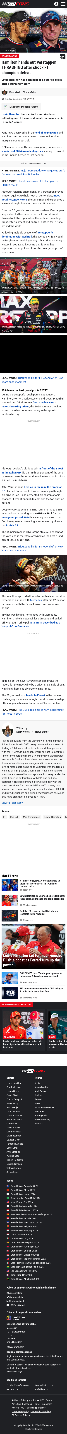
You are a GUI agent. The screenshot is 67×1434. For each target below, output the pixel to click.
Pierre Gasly (12, 1103)
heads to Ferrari (35, 695)
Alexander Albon (14, 1119)
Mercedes (36, 600)
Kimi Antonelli (13, 1127)
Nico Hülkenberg (14, 1164)
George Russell (14, 1131)
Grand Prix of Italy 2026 (22, 1238)
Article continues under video (33, 163)
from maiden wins (43, 402)
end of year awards (46, 132)
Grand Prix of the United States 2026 (28, 1259)
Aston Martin (41, 1087)
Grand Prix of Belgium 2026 (24, 1226)
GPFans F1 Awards (9, 56)
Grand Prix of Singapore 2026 (25, 1255)
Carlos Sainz (13, 1123)
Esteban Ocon (13, 1139)
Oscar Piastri (13, 1095)
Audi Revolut (41, 1091)
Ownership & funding (41, 1411)
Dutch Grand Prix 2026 (22, 1234)
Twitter (36, 1404)
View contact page (14, 1372)
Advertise (16, 1404)
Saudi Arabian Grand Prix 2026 (25, 1198)
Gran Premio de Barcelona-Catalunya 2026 (31, 1214)
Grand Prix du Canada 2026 (24, 1206)
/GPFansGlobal (16, 1305)
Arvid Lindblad (13, 1152)
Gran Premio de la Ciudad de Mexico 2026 (31, 1263)
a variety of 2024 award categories (22, 151)
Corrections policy (20, 1411)
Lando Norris (13, 1091)
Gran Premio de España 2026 (25, 1242)
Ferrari (38, 1099)
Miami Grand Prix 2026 (22, 1202)
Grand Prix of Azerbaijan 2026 (25, 1246)
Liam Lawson (13, 1111)
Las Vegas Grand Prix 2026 (24, 1271)
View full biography (12, 802)
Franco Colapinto (15, 1099)
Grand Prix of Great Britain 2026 (26, 1222)
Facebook (27, 1404)
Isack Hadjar (13, 1107)
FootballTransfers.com (18, 1385)
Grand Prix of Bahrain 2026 (24, 1250)
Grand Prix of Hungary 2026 (24, 1230)
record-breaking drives (15, 406)
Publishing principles (35, 1407)
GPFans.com (13, 1389)
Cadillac (39, 1095)
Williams (39, 1123)
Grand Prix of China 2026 (23, 1190)
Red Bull (14, 817)
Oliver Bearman (14, 1135)
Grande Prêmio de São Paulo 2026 (27, 1267)
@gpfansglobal (16, 1297)
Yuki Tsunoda (13, 1156)
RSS (42, 1400)
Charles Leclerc (14, 1087)
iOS (22, 1407)
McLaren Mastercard (45, 1107)
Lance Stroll (12, 1148)
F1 (4, 817)
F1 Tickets (17, 1415)
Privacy (26, 1415)
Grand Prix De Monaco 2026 (24, 1210)
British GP (12, 525)
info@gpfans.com (15, 1347)
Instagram (47, 1404)
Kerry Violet (14, 92)
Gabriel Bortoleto (15, 1160)
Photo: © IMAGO (9, 50)
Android (15, 1407)
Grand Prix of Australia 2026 (24, 1186)
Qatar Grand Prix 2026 (21, 1275)
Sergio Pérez (13, 1172)
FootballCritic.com (44, 1385)
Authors (15, 1400)
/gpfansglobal (16, 1293)
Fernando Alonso (15, 1144)
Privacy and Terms (30, 1400)
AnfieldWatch (41, 1389)
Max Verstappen (31, 817)
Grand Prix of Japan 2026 (23, 1194)
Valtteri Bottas (14, 1168)
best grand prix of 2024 (16, 517)
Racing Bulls (41, 1115)
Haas (37, 1103)
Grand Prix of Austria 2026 (23, 1218)
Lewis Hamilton (11, 114)
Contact (50, 1400)
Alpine (38, 1083)
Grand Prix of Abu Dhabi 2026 (25, 1279)
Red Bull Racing (42, 1119)
